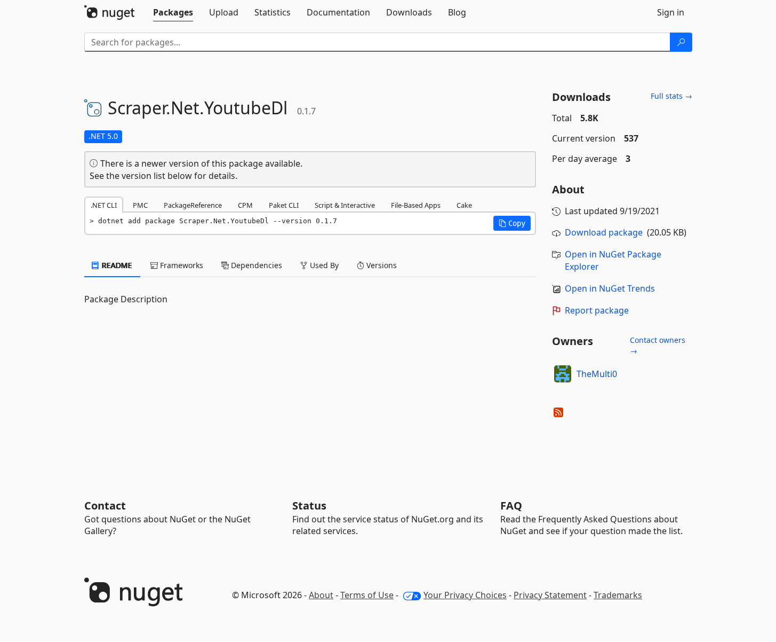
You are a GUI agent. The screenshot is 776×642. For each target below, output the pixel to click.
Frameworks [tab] (180, 265)
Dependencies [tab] (255, 265)
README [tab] (116, 265)
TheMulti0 (597, 374)
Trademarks (618, 595)
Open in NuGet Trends (610, 288)
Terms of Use (367, 595)
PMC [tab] (140, 205)
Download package (604, 232)
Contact (105, 505)
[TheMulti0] (562, 373)
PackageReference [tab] (193, 205)
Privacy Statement (550, 595)
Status (309, 505)
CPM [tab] (245, 205)
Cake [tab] (464, 205)
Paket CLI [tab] (284, 205)
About (321, 595)
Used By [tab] (323, 265)
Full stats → (671, 96)
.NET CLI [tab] (104, 205)
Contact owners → (657, 345)
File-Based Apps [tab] (416, 205)
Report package (597, 310)
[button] (512, 223)
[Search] (681, 42)
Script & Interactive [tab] (345, 205)
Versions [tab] (380, 265)
